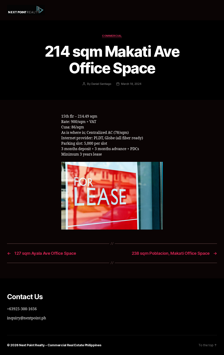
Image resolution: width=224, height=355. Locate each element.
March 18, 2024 (131, 84)
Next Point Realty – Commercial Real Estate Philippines (60, 345)
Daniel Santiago (101, 84)
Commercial (112, 35)
